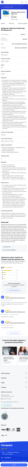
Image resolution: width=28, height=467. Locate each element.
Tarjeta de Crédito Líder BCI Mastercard (15, 298)
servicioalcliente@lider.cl (10, 250)
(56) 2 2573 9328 (7, 398)
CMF (3, 452)
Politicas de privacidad (12, 452)
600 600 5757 (7, 247)
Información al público (7, 454)
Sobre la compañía (22, 23)
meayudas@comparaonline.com (11, 402)
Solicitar (14, 465)
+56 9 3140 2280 (7, 405)
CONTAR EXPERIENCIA (14, 290)
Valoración (11, 23)
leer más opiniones (14, 333)
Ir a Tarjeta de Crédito (8, 7)
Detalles (3, 23)
